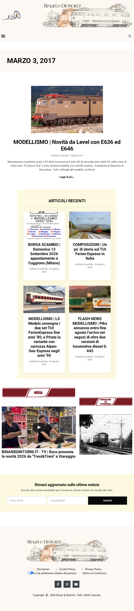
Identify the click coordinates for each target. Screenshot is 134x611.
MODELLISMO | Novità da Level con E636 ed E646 (66, 145)
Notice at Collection (94, 573)
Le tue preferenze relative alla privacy (54, 573)
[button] (3, 36)
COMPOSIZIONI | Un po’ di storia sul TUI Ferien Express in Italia (90, 251)
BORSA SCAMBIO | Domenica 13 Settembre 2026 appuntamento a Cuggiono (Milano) (44, 253)
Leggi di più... (67, 177)
